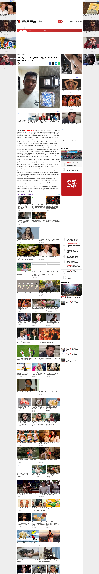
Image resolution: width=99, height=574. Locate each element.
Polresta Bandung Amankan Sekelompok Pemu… (73, 246)
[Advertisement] (49, 9)
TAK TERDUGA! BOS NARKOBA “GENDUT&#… (73, 262)
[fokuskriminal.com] (28, 21)
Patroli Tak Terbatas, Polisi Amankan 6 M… (72, 303)
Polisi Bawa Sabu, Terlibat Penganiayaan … (72, 350)
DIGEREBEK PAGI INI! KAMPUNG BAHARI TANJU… (73, 272)
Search (60, 21)
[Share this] (50, 63)
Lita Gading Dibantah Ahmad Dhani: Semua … (72, 355)
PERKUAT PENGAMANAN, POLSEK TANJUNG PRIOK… (71, 298)
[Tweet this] (53, 63)
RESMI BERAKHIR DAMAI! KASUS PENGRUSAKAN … (73, 240)
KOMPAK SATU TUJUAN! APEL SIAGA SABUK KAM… (73, 164)
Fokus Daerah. (70, 162)
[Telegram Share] (56, 63)
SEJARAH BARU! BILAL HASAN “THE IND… (73, 277)
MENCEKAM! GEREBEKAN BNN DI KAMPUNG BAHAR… (73, 267)
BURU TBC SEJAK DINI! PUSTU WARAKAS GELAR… (73, 170)
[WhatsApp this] (59, 63)
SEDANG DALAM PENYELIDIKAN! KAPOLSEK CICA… (73, 251)
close (15, 0)
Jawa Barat (75, 243)
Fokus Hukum (63, 296)
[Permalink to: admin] (18, 63)
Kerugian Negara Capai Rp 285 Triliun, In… (73, 360)
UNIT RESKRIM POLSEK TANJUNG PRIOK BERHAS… (73, 257)
